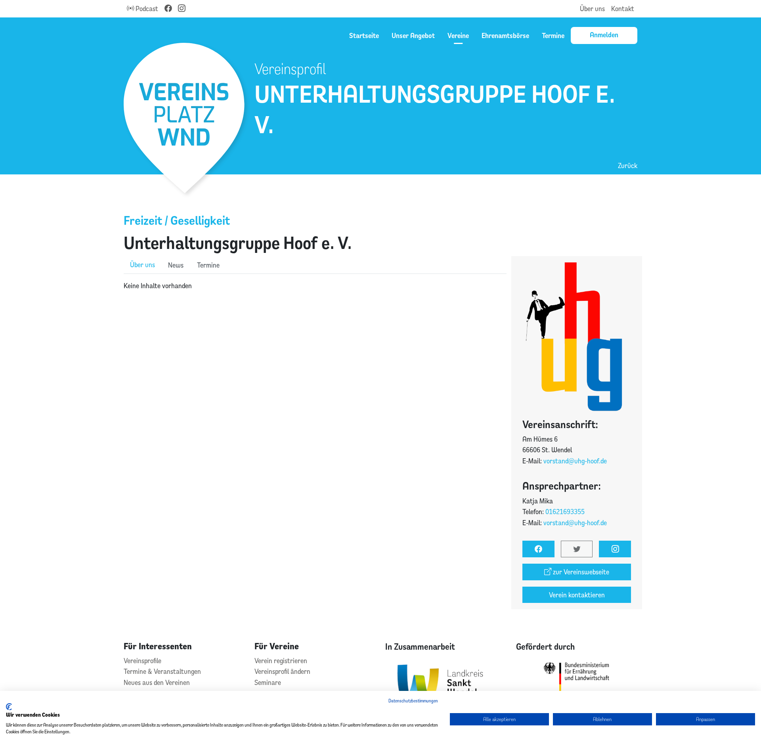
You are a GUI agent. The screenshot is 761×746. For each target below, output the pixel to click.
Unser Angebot (413, 35)
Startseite (364, 35)
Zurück (627, 165)
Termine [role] (208, 265)
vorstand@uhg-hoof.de (575, 460)
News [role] (176, 265)
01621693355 (565, 511)
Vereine (458, 35)
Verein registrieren (280, 660)
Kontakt (622, 8)
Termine (553, 35)
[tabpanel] (315, 285)
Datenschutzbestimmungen (413, 701)
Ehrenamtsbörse (505, 35)
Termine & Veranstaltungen (162, 671)
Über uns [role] (142, 264)
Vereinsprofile (142, 660)
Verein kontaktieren (577, 594)
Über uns (592, 8)
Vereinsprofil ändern (282, 671)
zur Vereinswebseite (580, 571)
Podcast (146, 8)
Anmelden (604, 34)
